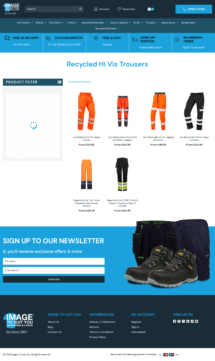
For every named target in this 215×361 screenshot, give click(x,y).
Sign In (135, 327)
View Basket (138, 332)
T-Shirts (71, 22)
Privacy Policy (98, 337)
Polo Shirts (55, 22)
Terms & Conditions (101, 332)
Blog (50, 327)
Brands (39, 22)
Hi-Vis (137, 22)
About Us (53, 322)
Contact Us (55, 332)
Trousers (150, 22)
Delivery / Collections (102, 322)
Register (136, 322)
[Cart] (151, 9)
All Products (23, 22)
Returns (94, 327)
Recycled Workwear (106, 28)
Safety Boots (168, 22)
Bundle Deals (188, 22)
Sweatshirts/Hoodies (92, 22)
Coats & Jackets (119, 22)
